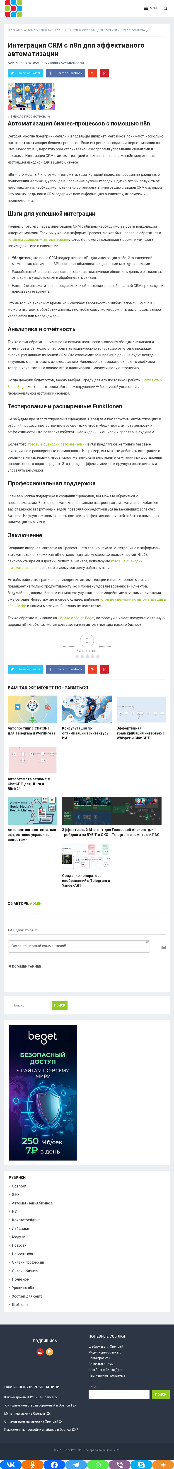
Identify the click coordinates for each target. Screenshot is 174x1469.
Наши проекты (99, 1358)
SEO (15, 1194)
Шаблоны (20, 1305)
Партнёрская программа (107, 1375)
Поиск (93, 1387)
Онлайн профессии (28, 1262)
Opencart (19, 1186)
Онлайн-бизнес (25, 1271)
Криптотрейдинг (26, 1220)
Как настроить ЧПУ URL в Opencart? (30, 1397)
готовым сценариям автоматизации (38, 239)
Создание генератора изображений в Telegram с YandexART (86, 881)
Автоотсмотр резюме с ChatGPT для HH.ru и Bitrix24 (29, 784)
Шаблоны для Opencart (106, 1346)
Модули (18, 1237)
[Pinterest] (104, 73)
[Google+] (92, 73)
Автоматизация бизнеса (42, 30)
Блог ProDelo (73, 1450)
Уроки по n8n (23, 1288)
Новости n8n (22, 1254)
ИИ (14, 1211)
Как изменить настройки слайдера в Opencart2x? (41, 1429)
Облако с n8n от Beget (76, 618)
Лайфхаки (20, 1228)
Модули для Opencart (105, 1352)
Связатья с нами (101, 1364)
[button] (151, 8)
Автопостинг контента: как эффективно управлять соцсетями (32, 835)
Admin (13, 62)
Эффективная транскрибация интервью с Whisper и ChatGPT (141, 733)
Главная (14, 30)
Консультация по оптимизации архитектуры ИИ (85, 733)
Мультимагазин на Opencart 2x (27, 1413)
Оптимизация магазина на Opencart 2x (33, 1421)
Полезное (20, 1279)
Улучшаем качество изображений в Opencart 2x (40, 1405)
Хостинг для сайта (27, 1296)
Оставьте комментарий (64, 62)
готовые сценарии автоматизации (57, 444)
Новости (19, 1245)
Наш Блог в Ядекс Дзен (106, 1370)
